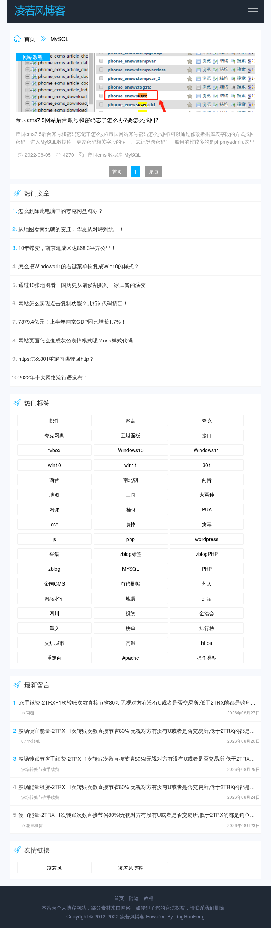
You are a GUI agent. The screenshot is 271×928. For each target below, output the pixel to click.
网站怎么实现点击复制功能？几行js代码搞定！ (73, 303)
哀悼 (131, 524)
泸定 (207, 598)
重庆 (54, 627)
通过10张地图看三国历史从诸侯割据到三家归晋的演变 (82, 284)
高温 (131, 642)
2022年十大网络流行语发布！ (53, 377)
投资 (131, 613)
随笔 (134, 898)
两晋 (207, 479)
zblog (54, 568)
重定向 (54, 657)
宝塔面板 (130, 435)
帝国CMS (54, 583)
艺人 (207, 583)
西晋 (54, 479)
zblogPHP (207, 553)
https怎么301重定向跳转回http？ (56, 358)
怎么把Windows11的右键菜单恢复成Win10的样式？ (78, 266)
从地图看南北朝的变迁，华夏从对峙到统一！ (71, 229)
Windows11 (206, 450)
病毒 (207, 524)
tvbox (54, 450)
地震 (131, 598)
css (54, 524)
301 (207, 464)
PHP (207, 568)
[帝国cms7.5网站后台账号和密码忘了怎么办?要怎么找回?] (135, 110)
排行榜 (206, 627)
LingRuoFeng (189, 916)
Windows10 (131, 450)
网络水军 (54, 598)
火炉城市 (54, 642)
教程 (148, 898)
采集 (54, 553)
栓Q (130, 509)
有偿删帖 (130, 583)
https (206, 642)
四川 (54, 613)
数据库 (115, 154)
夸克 (207, 420)
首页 (29, 38)
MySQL (59, 38)
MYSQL (130, 568)
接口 (207, 435)
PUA (207, 509)
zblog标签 (130, 553)
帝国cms (97, 154)
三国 (131, 494)
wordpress (206, 539)
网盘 (131, 420)
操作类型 (207, 657)
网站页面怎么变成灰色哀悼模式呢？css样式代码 (75, 340)
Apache (130, 657)
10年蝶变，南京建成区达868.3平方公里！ (67, 247)
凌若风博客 (130, 867)
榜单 (131, 627)
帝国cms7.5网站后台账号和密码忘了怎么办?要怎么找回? (87, 120)
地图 (54, 494)
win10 (54, 464)
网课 (54, 509)
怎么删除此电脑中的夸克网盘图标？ (60, 210)
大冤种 (206, 494)
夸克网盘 (54, 435)
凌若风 (54, 867)
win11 (130, 464)
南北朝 (130, 479)
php (130, 539)
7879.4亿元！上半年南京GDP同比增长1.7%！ (72, 321)
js (54, 539)
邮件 (54, 420)
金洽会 (206, 613)
